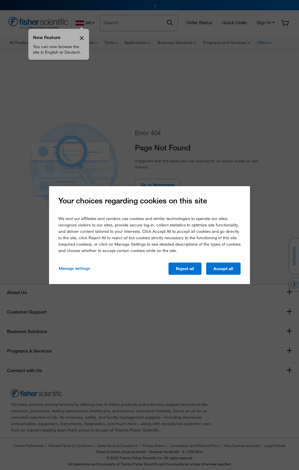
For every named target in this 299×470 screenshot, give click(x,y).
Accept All (223, 268)
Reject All (185, 268)
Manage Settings (74, 268)
